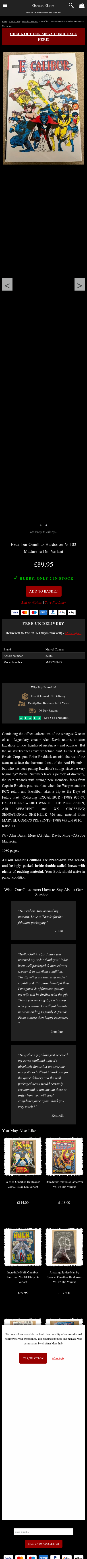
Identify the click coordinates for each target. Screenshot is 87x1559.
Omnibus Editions (30, 21)
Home (4, 21)
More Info (58, 1358)
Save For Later (55, 602)
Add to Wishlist (31, 602)
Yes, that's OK (33, 1358)
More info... (73, 632)
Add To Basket (43, 591)
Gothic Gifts (43, 5)
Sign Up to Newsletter (43, 1543)
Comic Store (14, 21)
